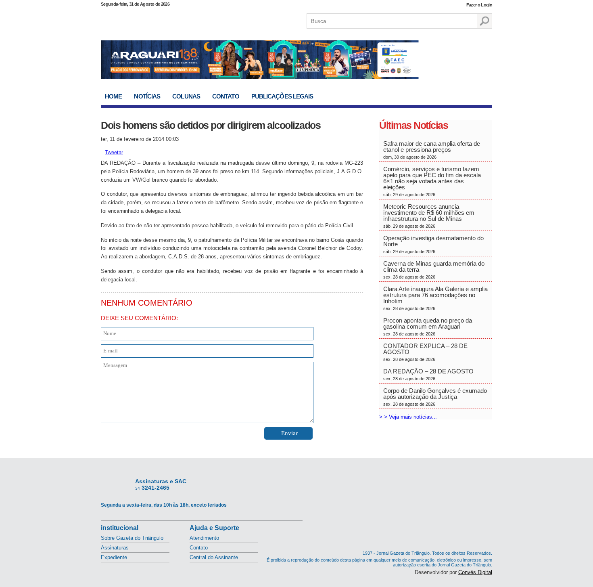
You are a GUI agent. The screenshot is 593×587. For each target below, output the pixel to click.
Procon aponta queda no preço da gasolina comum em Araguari (427, 326)
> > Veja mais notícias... (408, 417)
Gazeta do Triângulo (185, 19)
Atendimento (204, 538)
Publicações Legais (282, 96)
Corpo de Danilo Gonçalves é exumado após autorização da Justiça (435, 397)
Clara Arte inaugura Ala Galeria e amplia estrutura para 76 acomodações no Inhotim (435, 298)
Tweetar (114, 152)
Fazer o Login (479, 4)
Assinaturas (115, 548)
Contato (225, 96)
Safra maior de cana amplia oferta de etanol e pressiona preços (431, 149)
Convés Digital (475, 572)
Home (113, 96)
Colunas (186, 96)
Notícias (147, 96)
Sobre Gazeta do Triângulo (132, 538)
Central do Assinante (214, 557)
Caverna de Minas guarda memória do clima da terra (433, 269)
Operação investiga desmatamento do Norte (433, 244)
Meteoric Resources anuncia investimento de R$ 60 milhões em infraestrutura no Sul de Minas (428, 216)
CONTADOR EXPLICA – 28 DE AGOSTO (425, 352)
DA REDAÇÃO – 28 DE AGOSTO (428, 374)
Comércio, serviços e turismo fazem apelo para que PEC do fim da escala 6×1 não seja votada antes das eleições (432, 181)
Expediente (114, 557)
